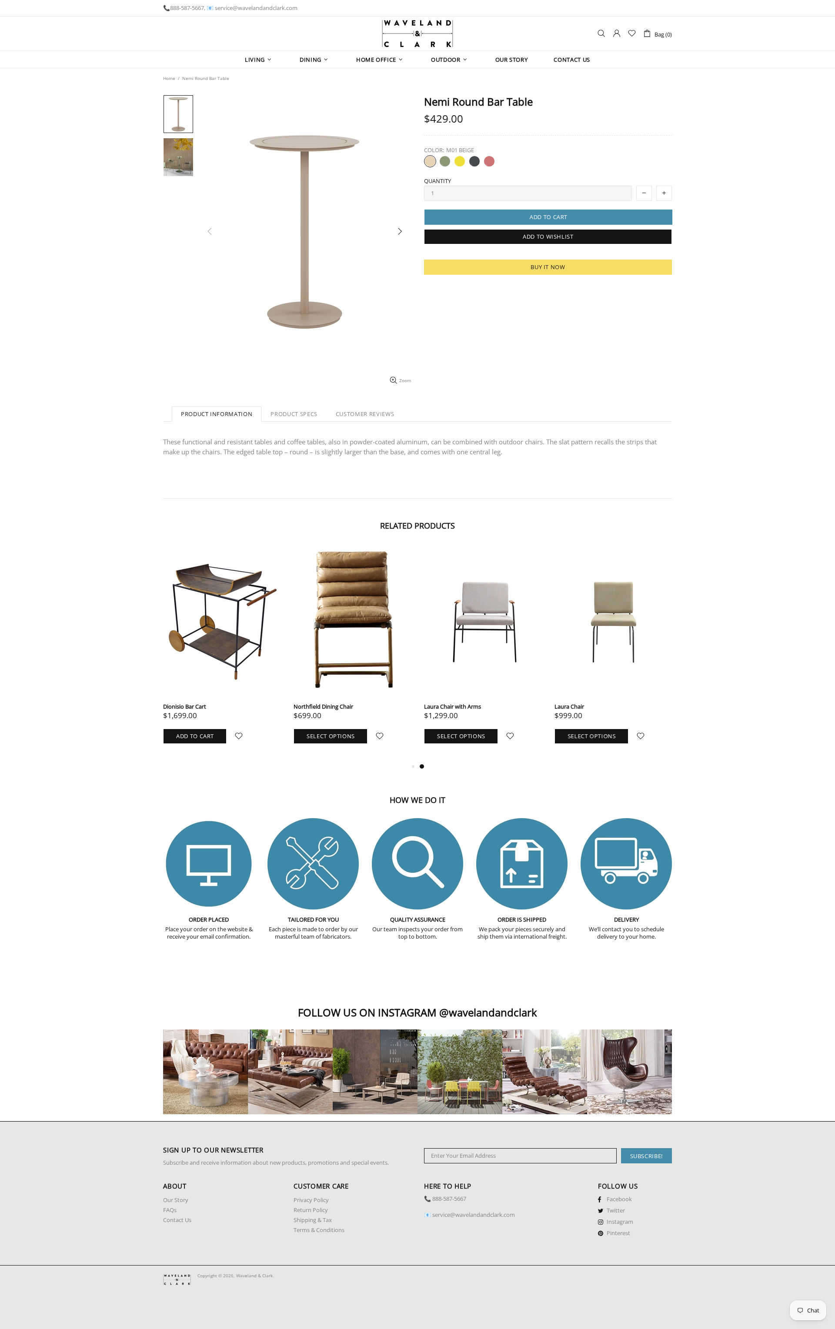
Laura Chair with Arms (582, 706)
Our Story (175, 1200)
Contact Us (177, 1220)
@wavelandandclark (488, 1012)
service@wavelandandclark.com (256, 8)
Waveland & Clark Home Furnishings (417, 33)
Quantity (437, 181)
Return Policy (311, 1210)
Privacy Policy (311, 1200)
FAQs (170, 1210)
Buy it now (548, 267)
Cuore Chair (178, 706)
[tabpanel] (222, 653)
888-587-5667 (187, 8)
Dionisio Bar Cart (315, 706)
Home (169, 78)
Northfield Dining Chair (454, 706)
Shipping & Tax (313, 1220)
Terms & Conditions (319, 1230)
